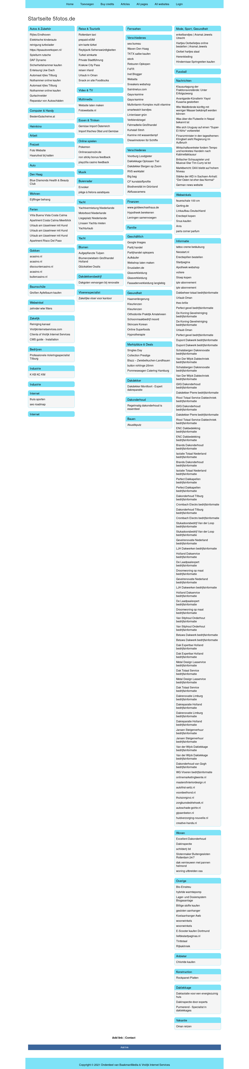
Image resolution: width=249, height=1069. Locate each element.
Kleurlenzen (134, 304)
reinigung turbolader (42, 45)
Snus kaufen (183, 221)
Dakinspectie (184, 844)
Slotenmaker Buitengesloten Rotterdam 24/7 (193, 855)
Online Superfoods (138, 329)
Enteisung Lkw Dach (42, 70)
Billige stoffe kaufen (188, 905)
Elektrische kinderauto (43, 40)
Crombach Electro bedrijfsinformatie (197, 504)
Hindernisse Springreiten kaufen (195, 62)
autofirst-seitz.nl (185, 787)
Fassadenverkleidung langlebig (146, 283)
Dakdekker (134, 380)
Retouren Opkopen (138, 64)
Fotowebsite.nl (87, 110)
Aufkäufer (133, 257)
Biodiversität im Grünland (142, 186)
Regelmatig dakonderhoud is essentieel (144, 407)
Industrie (35, 368)
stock (130, 59)
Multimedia (85, 99)
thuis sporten (37, 399)
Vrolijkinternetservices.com (46, 329)
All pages (142, 4)
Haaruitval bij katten (42, 155)
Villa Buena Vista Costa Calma (48, 215)
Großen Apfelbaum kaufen (45, 292)
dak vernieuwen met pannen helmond (193, 864)
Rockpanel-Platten (187, 978)
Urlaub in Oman (88, 75)
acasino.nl (36, 256)
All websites (162, 4)
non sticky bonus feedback (94, 157)
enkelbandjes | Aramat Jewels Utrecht (194, 36)
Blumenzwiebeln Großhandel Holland (96, 259)
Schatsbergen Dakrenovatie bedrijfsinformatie (193, 351)
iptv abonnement (186, 282)
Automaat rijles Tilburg (43, 75)
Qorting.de (182, 206)
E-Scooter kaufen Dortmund (193, 931)
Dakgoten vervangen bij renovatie (99, 282)
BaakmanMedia (128, 1064)
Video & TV (86, 90)
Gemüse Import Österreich (94, 126)
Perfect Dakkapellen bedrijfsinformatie (188, 480)
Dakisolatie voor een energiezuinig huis (197, 995)
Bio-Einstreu (183, 887)
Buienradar (85, 181)
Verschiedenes (136, 37)
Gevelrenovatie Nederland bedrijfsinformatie (192, 541)
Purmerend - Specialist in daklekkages (191, 1008)
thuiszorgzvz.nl (185, 797)
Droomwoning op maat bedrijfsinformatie (189, 572)
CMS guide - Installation (44, 339)
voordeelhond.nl (186, 792)
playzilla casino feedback (94, 162)
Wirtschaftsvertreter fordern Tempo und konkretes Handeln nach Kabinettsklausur (196, 151)
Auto (33, 165)
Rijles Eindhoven (40, 34)
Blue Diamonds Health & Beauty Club (49, 182)
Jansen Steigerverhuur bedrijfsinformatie (189, 731)
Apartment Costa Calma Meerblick (50, 220)
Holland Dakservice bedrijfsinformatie (188, 555)
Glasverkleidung (137, 273)
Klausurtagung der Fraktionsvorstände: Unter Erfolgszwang (191, 90)
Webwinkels (183, 194)
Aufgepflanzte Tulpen (91, 253)
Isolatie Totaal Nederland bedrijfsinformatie (191, 455)
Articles (125, 4)
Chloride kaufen (185, 962)
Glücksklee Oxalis (89, 266)
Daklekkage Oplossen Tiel (143, 161)
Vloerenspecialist (89, 292)
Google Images (136, 242)
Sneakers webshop (139, 84)
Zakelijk (35, 318)
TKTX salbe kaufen (139, 54)
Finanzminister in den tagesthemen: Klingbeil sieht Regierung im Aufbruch (197, 139)
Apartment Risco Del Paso (46, 240)
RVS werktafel (135, 171)
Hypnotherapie (136, 334)
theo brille (182, 303)
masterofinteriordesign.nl (191, 782)
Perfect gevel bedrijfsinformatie (194, 308)
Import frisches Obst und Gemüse (98, 131)
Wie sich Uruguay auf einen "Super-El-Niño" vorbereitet (197, 129)
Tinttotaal (181, 941)
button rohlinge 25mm (140, 365)
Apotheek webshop (187, 267)
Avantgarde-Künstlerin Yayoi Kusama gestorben (193, 100)
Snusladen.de (135, 268)
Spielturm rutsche (40, 55)
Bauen (131, 418)
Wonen (180, 833)
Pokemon (84, 147)
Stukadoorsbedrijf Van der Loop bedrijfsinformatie (195, 524)
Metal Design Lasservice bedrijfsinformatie (191, 663)
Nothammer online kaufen (45, 80)
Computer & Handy (42, 110)
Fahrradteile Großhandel (142, 125)
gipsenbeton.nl (185, 813)
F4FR (130, 69)
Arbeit (33, 135)
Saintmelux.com (137, 89)
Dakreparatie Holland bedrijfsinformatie (189, 706)
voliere (180, 272)
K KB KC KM (37, 374)
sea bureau (134, 43)
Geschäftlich (135, 236)
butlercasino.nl (38, 277)
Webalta (132, 79)
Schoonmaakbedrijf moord (143, 319)
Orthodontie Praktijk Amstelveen (146, 314)
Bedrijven (36, 349)
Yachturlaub (86, 228)
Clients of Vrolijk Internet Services (50, 334)
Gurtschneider (38, 95)
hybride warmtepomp (188, 892)
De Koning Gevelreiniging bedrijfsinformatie (191, 314)
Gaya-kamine (135, 94)
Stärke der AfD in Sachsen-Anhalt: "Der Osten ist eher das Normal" (196, 178)
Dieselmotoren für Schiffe (142, 140)
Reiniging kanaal (40, 324)
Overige (181, 881)
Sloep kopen (183, 277)
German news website (189, 185)
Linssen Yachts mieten (92, 223)
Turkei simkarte (88, 55)
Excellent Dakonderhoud (191, 839)
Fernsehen (134, 28)
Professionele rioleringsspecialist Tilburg (50, 356)
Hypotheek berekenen (140, 212)
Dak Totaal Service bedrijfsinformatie (187, 672)
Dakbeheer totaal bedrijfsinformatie (197, 292)
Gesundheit (134, 293)
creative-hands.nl (186, 823)
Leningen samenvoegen (142, 217)
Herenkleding (184, 56)
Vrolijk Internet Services (156, 1064)
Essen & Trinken (89, 120)
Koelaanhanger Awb (188, 916)
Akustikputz (134, 425)
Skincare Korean (137, 324)
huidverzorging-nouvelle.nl (192, 818)
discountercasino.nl (41, 266)
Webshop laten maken (140, 262)
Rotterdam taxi (87, 34)
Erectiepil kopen (186, 216)
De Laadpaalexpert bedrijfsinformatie (187, 563)
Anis (179, 226)
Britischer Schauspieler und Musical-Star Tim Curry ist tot (193, 161)
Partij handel (135, 247)
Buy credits (107, 4)
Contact (130, 1038)
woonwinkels (184, 921)
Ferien (34, 209)
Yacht (82, 202)
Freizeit (34, 144)
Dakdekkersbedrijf (90, 276)
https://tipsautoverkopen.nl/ (46, 50)
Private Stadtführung (91, 60)
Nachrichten (183, 80)
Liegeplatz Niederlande (93, 218)
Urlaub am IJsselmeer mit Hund (49, 225)
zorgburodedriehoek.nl (189, 803)
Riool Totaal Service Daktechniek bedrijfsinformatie (196, 399)
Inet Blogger (134, 74)
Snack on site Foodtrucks (94, 80)
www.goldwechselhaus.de (143, 207)
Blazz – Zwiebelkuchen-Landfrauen (148, 360)
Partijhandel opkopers (140, 252)
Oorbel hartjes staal (188, 51)
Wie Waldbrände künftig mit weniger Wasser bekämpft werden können (196, 110)
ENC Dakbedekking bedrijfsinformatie (188, 429)
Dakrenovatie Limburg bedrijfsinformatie (189, 697)
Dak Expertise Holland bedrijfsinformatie (189, 646)
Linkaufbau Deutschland (190, 211)
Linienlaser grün (137, 115)
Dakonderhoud (136, 399)
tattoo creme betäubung (190, 247)
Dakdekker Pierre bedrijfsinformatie (197, 392)
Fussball (181, 71)
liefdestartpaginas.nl (188, 936)
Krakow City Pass (89, 65)
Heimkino (36, 126)
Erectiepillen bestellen (189, 257)
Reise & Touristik (89, 28)
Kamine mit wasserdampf (142, 135)
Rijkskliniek (183, 946)
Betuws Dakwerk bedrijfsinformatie (197, 635)
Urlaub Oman (184, 298)
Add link (117, 1038)
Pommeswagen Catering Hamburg (148, 370)
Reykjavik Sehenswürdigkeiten (97, 50)
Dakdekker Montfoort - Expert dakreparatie (144, 388)
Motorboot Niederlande (92, 213)
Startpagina (183, 262)
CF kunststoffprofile (139, 181)
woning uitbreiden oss (189, 871)
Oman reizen (184, 1026)
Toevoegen (87, 4)
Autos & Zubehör (40, 28)
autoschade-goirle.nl (188, 808)
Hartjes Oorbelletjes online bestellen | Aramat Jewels (192, 44)
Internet (34, 393)
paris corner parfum (187, 231)
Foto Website (38, 150)
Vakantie (181, 1020)
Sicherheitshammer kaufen (46, 65)
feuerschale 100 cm (188, 200)
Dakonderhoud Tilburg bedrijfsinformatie (189, 497)
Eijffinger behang (40, 199)
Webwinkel (36, 302)
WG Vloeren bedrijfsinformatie (194, 772)
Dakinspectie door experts (192, 1002)
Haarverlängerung (138, 299)
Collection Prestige (138, 355)
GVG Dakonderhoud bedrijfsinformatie (188, 385)
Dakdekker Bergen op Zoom (144, 166)
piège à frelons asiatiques (94, 192)
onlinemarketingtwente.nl (191, 777)
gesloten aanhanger (188, 910)
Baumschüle (37, 286)
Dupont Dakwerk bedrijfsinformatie (197, 340)
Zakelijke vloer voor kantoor (95, 298)
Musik (82, 172)
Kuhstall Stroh (135, 130)
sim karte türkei (88, 45)
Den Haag (36, 174)
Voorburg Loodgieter (139, 156)
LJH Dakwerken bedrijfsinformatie (196, 548)
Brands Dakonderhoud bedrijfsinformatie (189, 446)
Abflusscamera (136, 192)
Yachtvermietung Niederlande (96, 208)
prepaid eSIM (87, 40)
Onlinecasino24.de (90, 152)
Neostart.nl (182, 252)
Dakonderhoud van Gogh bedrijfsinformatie (191, 765)
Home (70, 4)
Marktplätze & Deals (140, 344)
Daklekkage (183, 987)
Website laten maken (91, 105)
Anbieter (181, 956)
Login (179, 4)
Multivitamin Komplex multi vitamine (148, 104)
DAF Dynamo (38, 60)
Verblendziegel (136, 120)
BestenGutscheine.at (42, 116)
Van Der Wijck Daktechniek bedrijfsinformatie (192, 360)
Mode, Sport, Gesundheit (192, 28)
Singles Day (134, 350)
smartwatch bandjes (139, 109)
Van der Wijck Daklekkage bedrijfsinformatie (192, 748)
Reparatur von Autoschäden (47, 101)
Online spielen (88, 141)
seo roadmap (38, 404)
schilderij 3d (183, 849)
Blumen (83, 247)
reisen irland (86, 70)
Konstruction (184, 972)
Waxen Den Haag (138, 48)
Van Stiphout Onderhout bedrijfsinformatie (190, 619)
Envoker (84, 187)
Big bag (132, 176)
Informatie (182, 241)
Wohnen (35, 193)
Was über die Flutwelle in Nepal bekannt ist (195, 120)
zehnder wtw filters (41, 308)
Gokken (35, 250)
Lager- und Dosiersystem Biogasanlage (191, 898)
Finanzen (133, 201)
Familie (131, 227)
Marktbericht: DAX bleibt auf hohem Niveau (197, 169)
